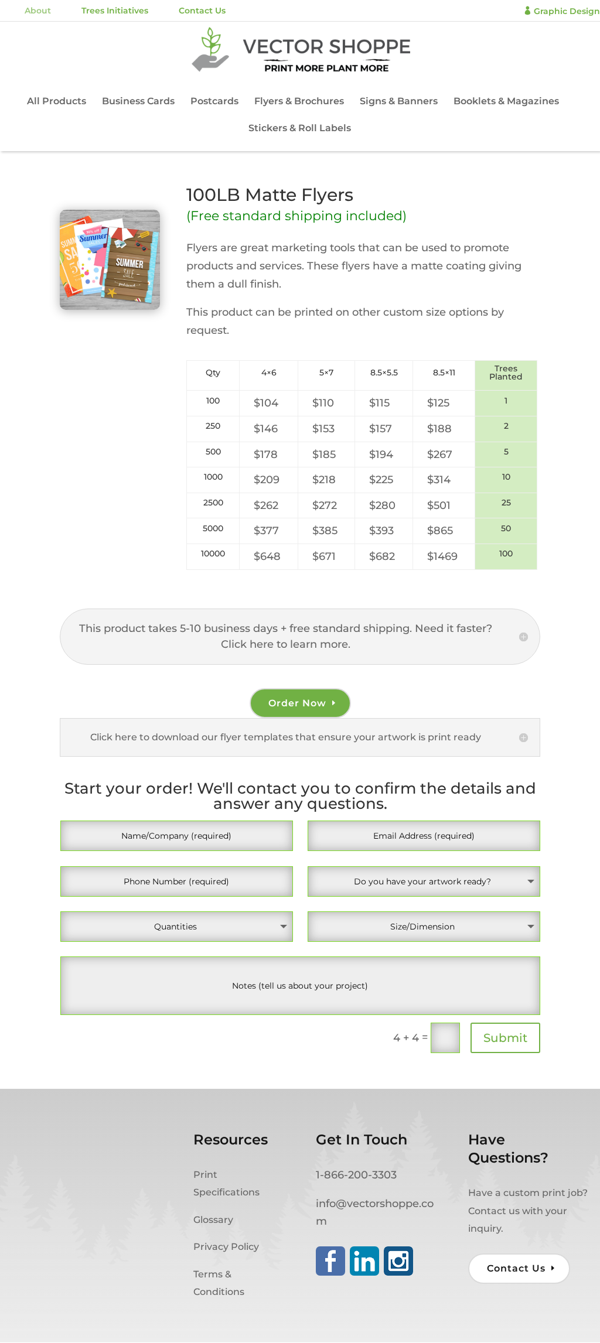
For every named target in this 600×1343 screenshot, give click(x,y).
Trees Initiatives (114, 10)
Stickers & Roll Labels (299, 129)
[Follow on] (330, 1261)
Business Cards (138, 102)
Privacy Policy (226, 1246)
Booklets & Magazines (506, 102)
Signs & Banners (399, 102)
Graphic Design (561, 11)
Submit (505, 1038)
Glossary (213, 1219)
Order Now (297, 703)
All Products (56, 102)
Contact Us (202, 10)
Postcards (214, 102)
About (38, 10)
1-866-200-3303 (356, 1174)
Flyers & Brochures (299, 102)
